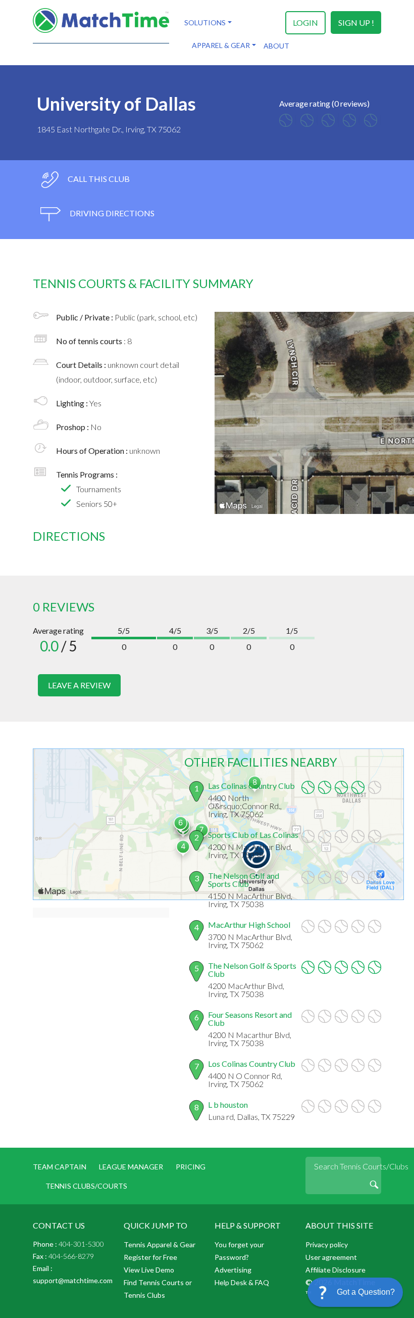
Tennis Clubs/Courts (86, 1186)
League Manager (131, 1166)
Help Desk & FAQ (242, 1282)
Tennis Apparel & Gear (159, 1244)
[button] (355, 1292)
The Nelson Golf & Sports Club (252, 969)
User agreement (331, 1257)
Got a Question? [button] (366, 1292)
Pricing (190, 1166)
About (276, 45)
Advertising (233, 1269)
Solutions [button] (205, 22)
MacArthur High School (249, 924)
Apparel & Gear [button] (221, 45)
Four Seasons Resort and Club (250, 1018)
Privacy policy (326, 1244)
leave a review (79, 685)
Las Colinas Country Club (251, 785)
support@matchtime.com (73, 1280)
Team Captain (59, 1166)
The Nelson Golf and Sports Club (243, 879)
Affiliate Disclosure (335, 1269)
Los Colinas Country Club (251, 1063)
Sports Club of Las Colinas (253, 834)
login (305, 22)
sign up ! (356, 22)
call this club (98, 178)
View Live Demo (149, 1269)
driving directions (111, 213)
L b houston (228, 1104)
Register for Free (150, 1257)
